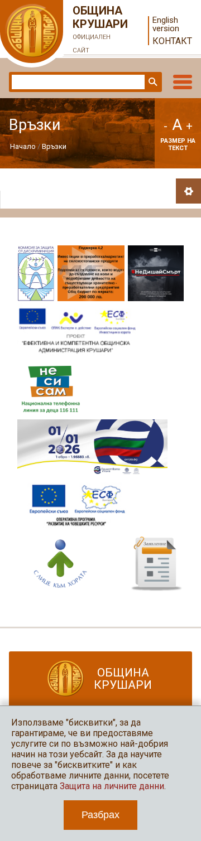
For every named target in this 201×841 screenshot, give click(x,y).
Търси (152, 82)
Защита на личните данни (112, 786)
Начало (23, 146)
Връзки (54, 146)
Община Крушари (100, 29)
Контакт (172, 41)
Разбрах (100, 814)
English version (165, 24)
